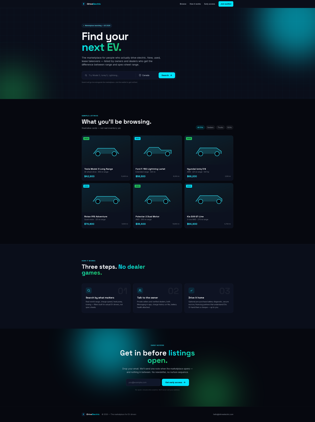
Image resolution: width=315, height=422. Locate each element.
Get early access (173, 382)
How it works (195, 4)
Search (165, 75)
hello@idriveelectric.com (223, 414)
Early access (209, 4)
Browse (183, 4)
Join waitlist (225, 4)
